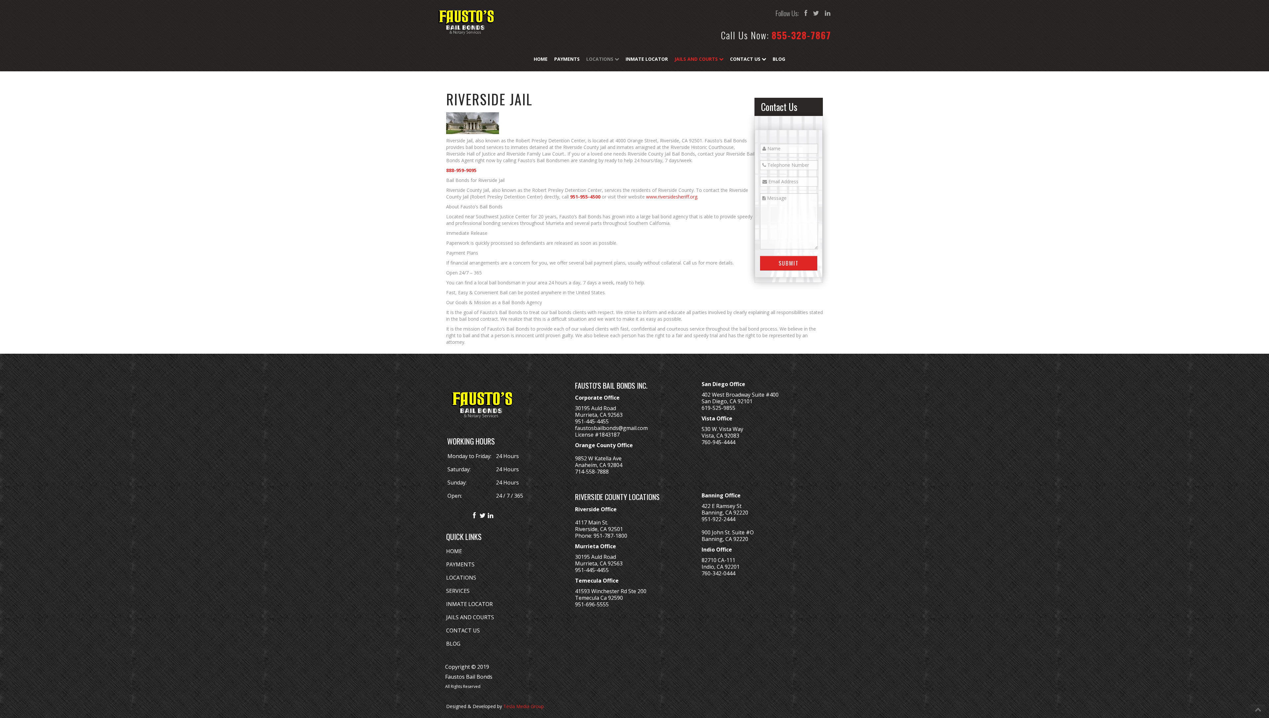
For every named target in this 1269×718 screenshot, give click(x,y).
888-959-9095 (461, 170)
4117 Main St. (591, 522)
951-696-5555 (592, 604)
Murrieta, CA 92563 (599, 414)
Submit (789, 263)
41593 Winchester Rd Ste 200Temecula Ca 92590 (610, 594)
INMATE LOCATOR (469, 604)
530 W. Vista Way (722, 429)
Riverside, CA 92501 (599, 529)
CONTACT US (463, 630)
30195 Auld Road (595, 408)
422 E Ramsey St (722, 506)
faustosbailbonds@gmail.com (611, 428)
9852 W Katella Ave (598, 458)
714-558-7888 (592, 471)
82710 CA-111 (718, 560)
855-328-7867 (801, 35)
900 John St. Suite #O (728, 532)
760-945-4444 (718, 442)
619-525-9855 (718, 408)
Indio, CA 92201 (721, 566)
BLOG (453, 643)
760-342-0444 (718, 573)
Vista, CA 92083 (720, 435)
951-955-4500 (585, 197)
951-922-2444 (718, 519)
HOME (454, 551)
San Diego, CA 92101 (727, 401)
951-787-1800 (610, 535)
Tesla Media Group (523, 706)
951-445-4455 (592, 421)
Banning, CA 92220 (725, 512)
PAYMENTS (460, 564)
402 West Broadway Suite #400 (740, 394)
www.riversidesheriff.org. (672, 197)
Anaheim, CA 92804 (598, 465)
